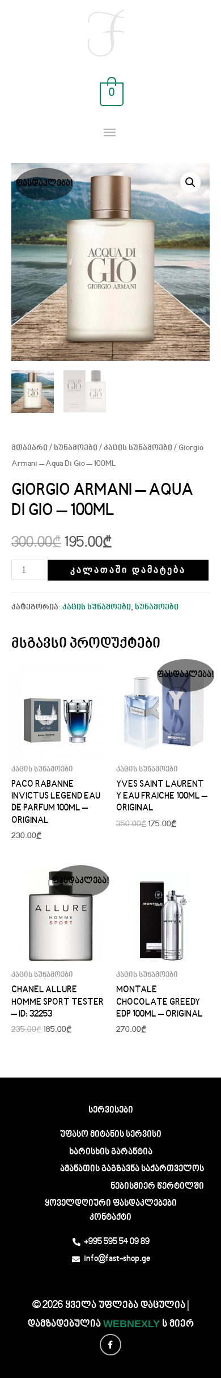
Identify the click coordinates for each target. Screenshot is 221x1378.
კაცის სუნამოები (138, 448)
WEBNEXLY (131, 1323)
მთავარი (29, 448)
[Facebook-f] (110, 1344)
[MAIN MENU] (111, 133)
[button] (190, 182)
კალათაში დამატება (128, 569)
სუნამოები (75, 448)
